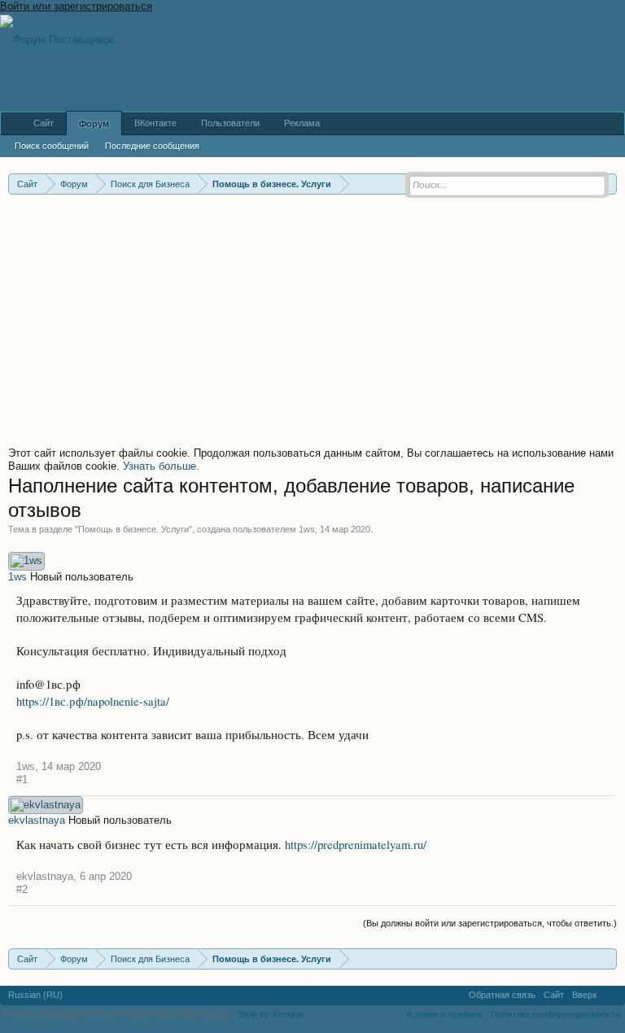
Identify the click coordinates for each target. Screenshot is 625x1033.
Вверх (584, 995)
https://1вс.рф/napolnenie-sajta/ (92, 701)
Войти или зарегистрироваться (76, 6)
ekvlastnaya (36, 820)
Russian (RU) (35, 995)
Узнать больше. (161, 466)
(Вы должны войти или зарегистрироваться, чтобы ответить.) (490, 923)
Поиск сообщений (52, 146)
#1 (22, 779)
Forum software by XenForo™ (116, 1014)
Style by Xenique (271, 1014)
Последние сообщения (152, 146)
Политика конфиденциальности (556, 1014)
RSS (611, 995)
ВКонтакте (155, 123)
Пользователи (230, 123)
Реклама (302, 123)
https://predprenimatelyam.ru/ (355, 844)
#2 (22, 889)
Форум (94, 124)
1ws (307, 529)
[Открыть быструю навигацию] (606, 958)
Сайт (43, 123)
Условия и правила (443, 1014)
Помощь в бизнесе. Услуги (133, 529)
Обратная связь (502, 995)
